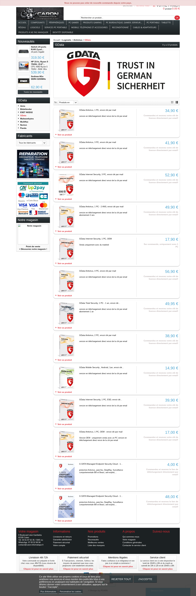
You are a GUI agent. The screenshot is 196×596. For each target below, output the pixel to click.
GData (23, 115)
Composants (38, 22)
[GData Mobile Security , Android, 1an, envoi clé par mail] (66, 378)
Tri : (56, 102)
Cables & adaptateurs (144, 27)
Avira (22, 106)
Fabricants (25, 136)
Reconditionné (120, 27)
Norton (23, 125)
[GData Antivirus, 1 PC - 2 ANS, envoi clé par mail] (66, 217)
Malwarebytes (27, 118)
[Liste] (177, 102)
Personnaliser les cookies (70, 592)
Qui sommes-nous (131, 537)
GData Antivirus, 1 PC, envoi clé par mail (97, 110)
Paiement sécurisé (61, 542)
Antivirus (77, 40)
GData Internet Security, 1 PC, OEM (95, 239)
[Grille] (172, 102)
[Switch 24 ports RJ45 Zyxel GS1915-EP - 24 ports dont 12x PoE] (24, 52)
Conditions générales (132, 542)
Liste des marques (96, 545)
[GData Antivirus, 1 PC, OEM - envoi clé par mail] (66, 442)
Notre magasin (28, 220)
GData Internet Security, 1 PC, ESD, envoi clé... (100, 399)
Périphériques (56, 22)
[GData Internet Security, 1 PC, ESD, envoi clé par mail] (66, 410)
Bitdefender (26, 109)
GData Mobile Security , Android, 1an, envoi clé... (101, 367)
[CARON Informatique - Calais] (40, 14)
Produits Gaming (92, 22)
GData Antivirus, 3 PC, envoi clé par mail (97, 142)
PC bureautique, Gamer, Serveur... (124, 22)
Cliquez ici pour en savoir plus (38, 569)
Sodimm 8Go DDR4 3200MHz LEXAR (38, 79)
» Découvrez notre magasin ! (33, 249)
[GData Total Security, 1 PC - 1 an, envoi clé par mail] (66, 313)
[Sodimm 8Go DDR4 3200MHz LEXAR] (24, 81)
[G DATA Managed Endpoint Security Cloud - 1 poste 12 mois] (66, 506)
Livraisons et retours (62, 537)
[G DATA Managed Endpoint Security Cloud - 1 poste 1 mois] (66, 474)
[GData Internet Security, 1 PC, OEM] (66, 249)
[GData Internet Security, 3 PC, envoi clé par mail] (66, 185)
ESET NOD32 (26, 112)
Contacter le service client (134, 545)
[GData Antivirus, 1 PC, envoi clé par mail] (66, 120)
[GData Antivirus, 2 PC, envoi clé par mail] (66, 346)
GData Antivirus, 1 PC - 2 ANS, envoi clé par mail (101, 206)
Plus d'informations (48, 592)
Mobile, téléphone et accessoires (89, 27)
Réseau (22, 27)
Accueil (22, 22)
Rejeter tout (121, 579)
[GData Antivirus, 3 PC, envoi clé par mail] (66, 153)
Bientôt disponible (63, 32)
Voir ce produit (65, 135)
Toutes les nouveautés (33, 92)
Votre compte (59, 545)
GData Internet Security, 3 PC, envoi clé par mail (101, 174)
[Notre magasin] (33, 234)
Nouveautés (26, 41)
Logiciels (35, 27)
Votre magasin (129, 539)
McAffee (24, 122)
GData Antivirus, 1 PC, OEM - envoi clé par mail (100, 432)
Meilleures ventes (96, 542)
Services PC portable (55, 27)
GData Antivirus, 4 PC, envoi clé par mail (97, 271)
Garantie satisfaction (62, 539)
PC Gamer (74, 22)
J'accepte (145, 579)
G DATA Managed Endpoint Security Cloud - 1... (101, 464)
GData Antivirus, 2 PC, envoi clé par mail (97, 335)
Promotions (93, 537)
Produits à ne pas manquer (33, 32)
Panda (23, 128)
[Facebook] (155, 536)
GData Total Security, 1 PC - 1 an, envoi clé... (99, 303)
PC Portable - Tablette (159, 22)
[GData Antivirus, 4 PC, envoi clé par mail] (66, 281)
